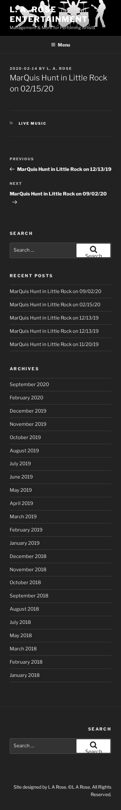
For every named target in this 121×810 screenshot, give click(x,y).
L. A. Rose (59, 68)
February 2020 (26, 398)
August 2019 (24, 451)
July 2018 (20, 622)
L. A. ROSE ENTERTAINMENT (49, 14)
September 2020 (29, 384)
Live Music (33, 123)
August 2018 (24, 609)
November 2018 (28, 570)
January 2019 (25, 543)
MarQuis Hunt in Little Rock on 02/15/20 (55, 305)
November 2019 (28, 424)
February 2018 (26, 662)
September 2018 (29, 596)
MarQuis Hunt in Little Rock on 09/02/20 (55, 291)
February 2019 (26, 530)
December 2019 (28, 411)
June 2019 (21, 477)
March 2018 (23, 649)
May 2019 (21, 490)
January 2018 (25, 675)
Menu (64, 44)
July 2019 (20, 464)
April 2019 (21, 503)
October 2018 (25, 582)
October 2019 (25, 437)
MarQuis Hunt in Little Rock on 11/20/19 (54, 344)
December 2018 (28, 556)
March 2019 (23, 517)
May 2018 (21, 635)
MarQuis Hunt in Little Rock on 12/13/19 (54, 318)
